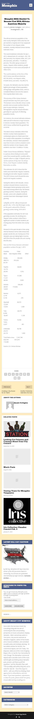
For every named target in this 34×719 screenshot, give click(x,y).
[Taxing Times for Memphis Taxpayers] (17, 480)
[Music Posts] (17, 457)
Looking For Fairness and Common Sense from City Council (16, 441)
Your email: (7, 597)
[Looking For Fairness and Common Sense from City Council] (17, 429)
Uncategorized (15, 29)
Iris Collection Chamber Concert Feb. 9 (15, 528)
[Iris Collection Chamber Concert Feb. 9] (17, 511)
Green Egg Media (21, 714)
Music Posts (9, 467)
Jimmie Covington (15, 27)
